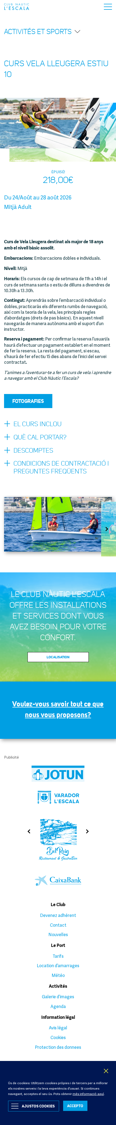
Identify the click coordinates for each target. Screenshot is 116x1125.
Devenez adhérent (58, 915)
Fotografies (28, 401)
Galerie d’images (58, 997)
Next (108, 529)
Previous (26, 831)
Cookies (58, 1037)
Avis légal (58, 1028)
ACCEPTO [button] (75, 1105)
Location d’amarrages (58, 966)
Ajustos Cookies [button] (38, 1106)
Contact (58, 925)
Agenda (58, 1006)
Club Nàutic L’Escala (16, 6)
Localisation (58, 657)
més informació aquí (88, 1093)
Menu (108, 6)
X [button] (106, 1071)
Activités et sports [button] (37, 32)
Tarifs (58, 956)
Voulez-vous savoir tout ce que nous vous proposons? (58, 709)
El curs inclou (37, 424)
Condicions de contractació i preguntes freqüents (61, 467)
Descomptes (33, 450)
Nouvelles (58, 934)
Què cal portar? (39, 437)
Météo (58, 975)
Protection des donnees (58, 1047)
